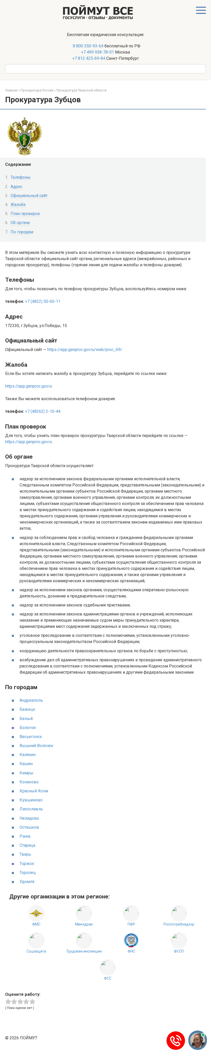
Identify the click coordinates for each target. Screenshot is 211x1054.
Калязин (28, 754)
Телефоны (21, 177)
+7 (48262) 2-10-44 (42, 411)
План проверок (25, 213)
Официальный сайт (29, 195)
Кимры (26, 772)
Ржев (25, 836)
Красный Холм (34, 791)
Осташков (29, 827)
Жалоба (18, 204)
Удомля (27, 881)
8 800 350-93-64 (87, 46)
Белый (26, 718)
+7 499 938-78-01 (97, 52)
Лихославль (31, 809)
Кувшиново (31, 800)
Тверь (25, 854)
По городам (22, 231)
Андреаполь (31, 700)
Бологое (28, 727)
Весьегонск (31, 736)
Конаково (29, 781)
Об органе (20, 222)
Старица (27, 845)
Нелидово (29, 818)
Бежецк (27, 709)
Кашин (26, 763)
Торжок (27, 863)
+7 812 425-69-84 (88, 58)
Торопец (28, 872)
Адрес (16, 186)
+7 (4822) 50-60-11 (42, 301)
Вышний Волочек (36, 745)
